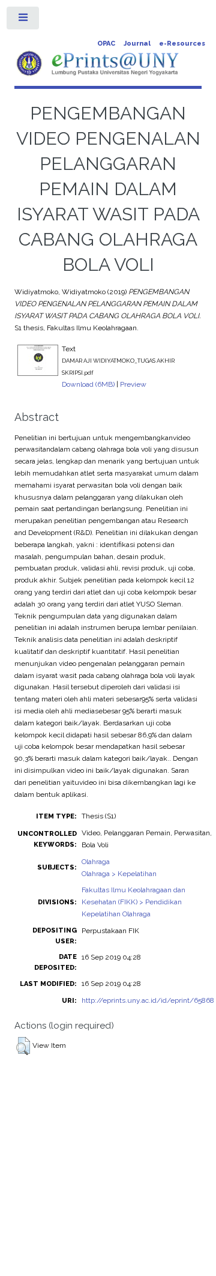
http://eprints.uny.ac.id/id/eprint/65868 (148, 1000)
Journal (137, 43)
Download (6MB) (88, 384)
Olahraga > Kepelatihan (119, 873)
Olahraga (96, 861)
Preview (133, 384)
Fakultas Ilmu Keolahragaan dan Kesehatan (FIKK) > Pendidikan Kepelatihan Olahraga (133, 902)
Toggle (23, 20)
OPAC (106, 43)
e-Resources (182, 43)
